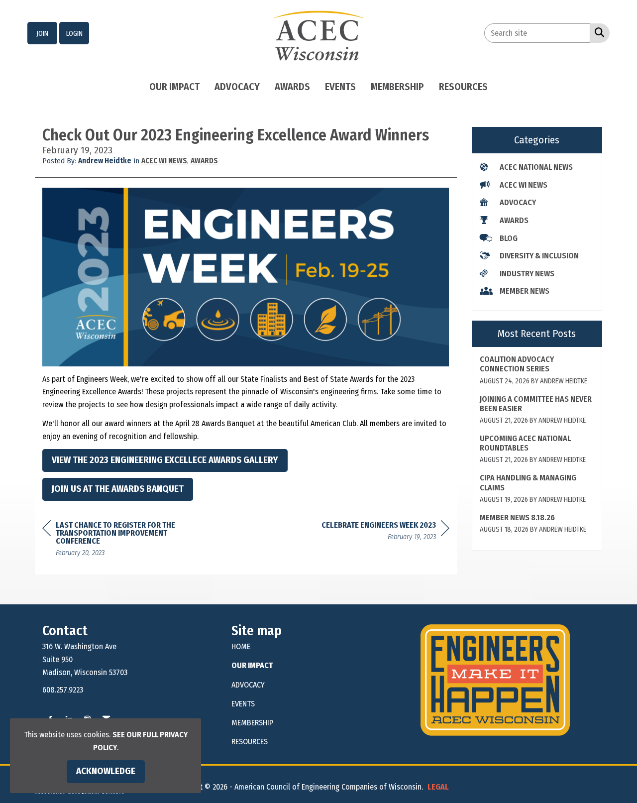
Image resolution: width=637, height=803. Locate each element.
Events (340, 87)
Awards (292, 87)
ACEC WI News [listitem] (523, 185)
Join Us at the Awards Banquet (118, 488)
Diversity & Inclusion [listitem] (539, 255)
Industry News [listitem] (527, 273)
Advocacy (237, 87)
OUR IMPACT (252, 665)
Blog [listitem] (509, 238)
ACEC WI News (164, 160)
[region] (385, 532)
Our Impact (174, 87)
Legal (438, 787)
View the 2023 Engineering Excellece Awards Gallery (165, 460)
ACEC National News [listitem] (536, 167)
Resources (463, 87)
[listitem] (42, 33)
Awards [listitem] (514, 220)
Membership (397, 87)
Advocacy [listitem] (518, 202)
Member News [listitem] (524, 291)
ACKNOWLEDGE (105, 771)
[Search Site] (597, 32)
